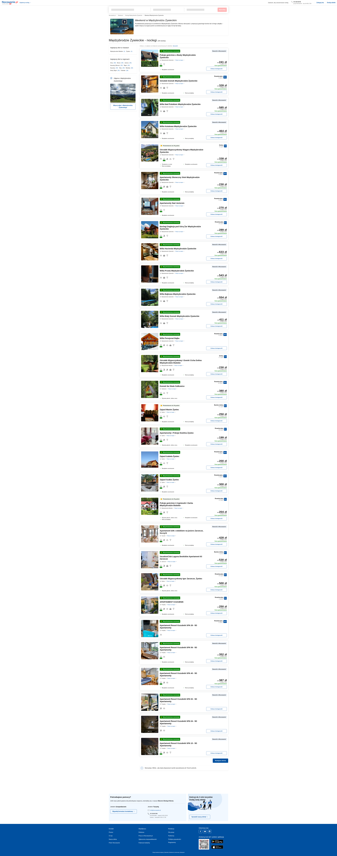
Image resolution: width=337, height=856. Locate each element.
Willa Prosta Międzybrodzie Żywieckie (177, 271)
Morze (119, 63)
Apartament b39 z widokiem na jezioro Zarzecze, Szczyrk (181, 532)
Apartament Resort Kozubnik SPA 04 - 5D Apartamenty (178, 722)
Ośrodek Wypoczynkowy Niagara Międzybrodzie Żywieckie (181, 151)
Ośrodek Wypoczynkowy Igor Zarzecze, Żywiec (181, 579)
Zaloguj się (320, 2)
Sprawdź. (175, 46)
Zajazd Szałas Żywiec (169, 480)
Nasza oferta (113, 839)
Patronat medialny (144, 843)
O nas (111, 836)
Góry (111, 63)
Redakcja (171, 829)
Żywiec (128, 51)
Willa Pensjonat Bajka (169, 338)
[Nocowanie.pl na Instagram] (209, 831)
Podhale (123, 70)
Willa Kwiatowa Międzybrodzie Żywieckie (178, 126)
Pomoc (111, 832)
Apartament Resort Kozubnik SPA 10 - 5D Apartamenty (178, 744)
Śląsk (125, 65)
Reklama (141, 832)
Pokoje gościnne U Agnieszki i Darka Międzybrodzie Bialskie (176, 504)
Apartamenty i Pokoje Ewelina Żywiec (177, 433)
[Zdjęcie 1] (149, 65)
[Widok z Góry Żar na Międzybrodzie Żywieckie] (112, 93)
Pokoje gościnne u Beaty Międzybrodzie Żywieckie (178, 56)
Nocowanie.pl (112, 15)
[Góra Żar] (123, 93)
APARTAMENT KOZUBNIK (172, 602)
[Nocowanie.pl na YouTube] (205, 831)
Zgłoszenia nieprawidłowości (148, 839)
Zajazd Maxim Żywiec (169, 409)
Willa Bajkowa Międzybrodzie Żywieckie (178, 294)
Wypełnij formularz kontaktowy (122, 811)
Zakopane (182, 852)
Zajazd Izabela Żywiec (169, 456)
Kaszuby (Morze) (115, 65)
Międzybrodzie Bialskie (116, 51)
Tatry (120, 68)
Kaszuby (112, 68)
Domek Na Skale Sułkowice (172, 386)
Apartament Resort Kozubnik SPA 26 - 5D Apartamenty (178, 626)
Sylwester (166, 852)
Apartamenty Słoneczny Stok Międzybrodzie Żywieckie (180, 178)
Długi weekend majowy (158, 852)
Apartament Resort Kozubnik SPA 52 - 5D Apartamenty (178, 700)
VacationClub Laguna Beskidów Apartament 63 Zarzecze (181, 557)
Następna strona (220, 760)
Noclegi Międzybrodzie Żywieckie (133, 15)
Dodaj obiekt (331, 2)
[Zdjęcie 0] (148, 65)
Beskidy (128, 68)
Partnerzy (171, 836)
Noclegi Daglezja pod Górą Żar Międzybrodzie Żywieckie (180, 227)
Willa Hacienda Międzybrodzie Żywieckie (178, 249)
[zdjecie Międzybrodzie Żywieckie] (133, 93)
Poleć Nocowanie (114, 843)
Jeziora (127, 63)
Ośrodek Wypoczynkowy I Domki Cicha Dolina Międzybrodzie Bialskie (181, 361)
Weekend (120, 15)
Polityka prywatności (174, 839)
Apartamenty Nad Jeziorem (172, 203)
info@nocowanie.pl (155, 810)
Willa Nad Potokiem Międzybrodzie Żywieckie (180, 104)
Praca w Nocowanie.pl (146, 836)
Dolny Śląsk (113, 70)
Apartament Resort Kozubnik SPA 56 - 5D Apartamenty (178, 648)
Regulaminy (172, 842)
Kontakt (111, 829)
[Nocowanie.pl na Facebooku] (200, 831)
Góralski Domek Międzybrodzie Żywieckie (178, 81)
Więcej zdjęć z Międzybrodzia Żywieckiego (123, 106)
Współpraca (142, 829)
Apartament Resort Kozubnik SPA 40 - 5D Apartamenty (178, 674)
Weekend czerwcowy (174, 852)
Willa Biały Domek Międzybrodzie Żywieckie (179, 316)
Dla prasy (171, 832)
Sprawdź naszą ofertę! (198, 817)
